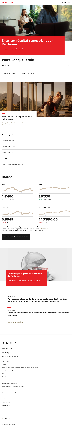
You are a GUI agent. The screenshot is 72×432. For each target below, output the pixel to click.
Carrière (4, 158)
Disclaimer (44, 229)
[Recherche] (65, 2)
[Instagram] (11, 343)
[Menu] (69, 2)
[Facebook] (7, 343)
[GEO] (68, 65)
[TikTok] (15, 343)
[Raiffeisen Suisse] (7, 2)
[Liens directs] (61, 2)
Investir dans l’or (7, 152)
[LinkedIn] (3, 343)
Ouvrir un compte (8, 141)
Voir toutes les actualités (15, 322)
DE (2, 418)
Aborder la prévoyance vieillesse (12, 164)
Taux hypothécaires (8, 146)
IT (9, 418)
